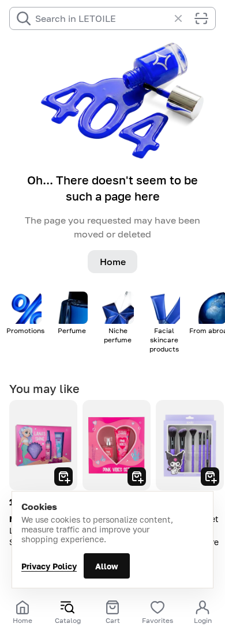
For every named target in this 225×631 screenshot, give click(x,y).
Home (113, 261)
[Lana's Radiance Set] (43, 445)
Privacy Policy (49, 566)
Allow (106, 566)
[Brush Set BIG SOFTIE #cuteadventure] (190, 445)
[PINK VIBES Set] (116, 445)
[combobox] (102, 18)
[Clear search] (184, 18)
